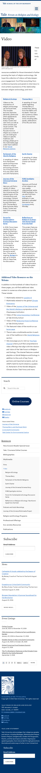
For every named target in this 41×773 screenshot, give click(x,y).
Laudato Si (28, 298)
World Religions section (9, 148)
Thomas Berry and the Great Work (14, 427)
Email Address (9, 545)
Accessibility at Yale (8, 696)
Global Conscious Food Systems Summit (16, 645)
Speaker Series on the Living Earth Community (18, 640)
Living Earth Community (10, 430)
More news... (9, 607)
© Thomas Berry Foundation (13, 712)
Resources (6, 440)
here (23, 196)
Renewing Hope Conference (27, 321)
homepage (26, 204)
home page (10, 329)
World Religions (33, 335)
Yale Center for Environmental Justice (15, 432)
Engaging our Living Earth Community (16, 585)
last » (26, 662)
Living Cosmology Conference (27, 315)
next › (19, 662)
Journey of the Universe (10, 424)
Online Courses (7, 626)
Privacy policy (21, 696)
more (33, 662)
